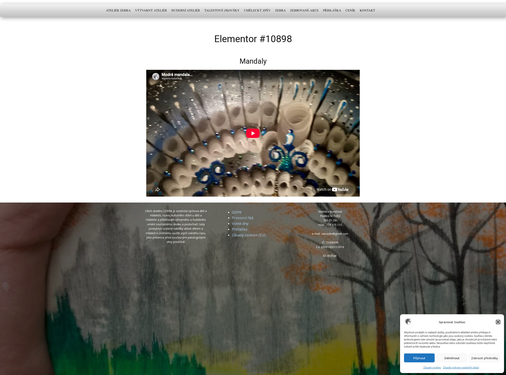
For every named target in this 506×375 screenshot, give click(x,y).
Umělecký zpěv (257, 10)
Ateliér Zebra (118, 10)
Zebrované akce (304, 10)
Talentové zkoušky (222, 10)
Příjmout (419, 358)
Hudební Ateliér (185, 10)
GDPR (236, 212)
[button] (498, 322)
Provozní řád (242, 217)
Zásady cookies (432, 367)
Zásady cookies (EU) (248, 235)
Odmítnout (452, 358)
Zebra (280, 10)
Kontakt (367, 10)
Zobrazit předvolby (484, 358)
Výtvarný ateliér (151, 10)
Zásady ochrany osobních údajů (461, 367)
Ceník (350, 10)
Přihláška (332, 10)
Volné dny (240, 223)
